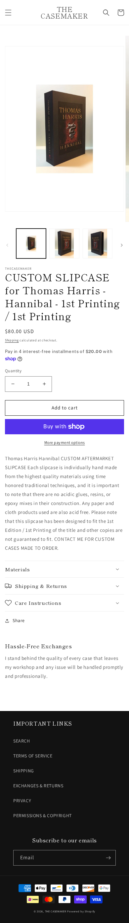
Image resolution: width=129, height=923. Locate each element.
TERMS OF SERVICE (33, 756)
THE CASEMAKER (55, 911)
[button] (8, 12)
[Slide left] (7, 245)
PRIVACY (22, 801)
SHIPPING (23, 771)
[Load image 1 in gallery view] (31, 243)
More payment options (64, 442)
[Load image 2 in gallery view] (64, 243)
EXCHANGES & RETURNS (38, 786)
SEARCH (21, 741)
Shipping (12, 340)
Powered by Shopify (81, 911)
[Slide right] (121, 245)
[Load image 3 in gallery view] (97, 243)
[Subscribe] (108, 858)
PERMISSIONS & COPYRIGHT (42, 815)
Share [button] (19, 620)
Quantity (13, 371)
